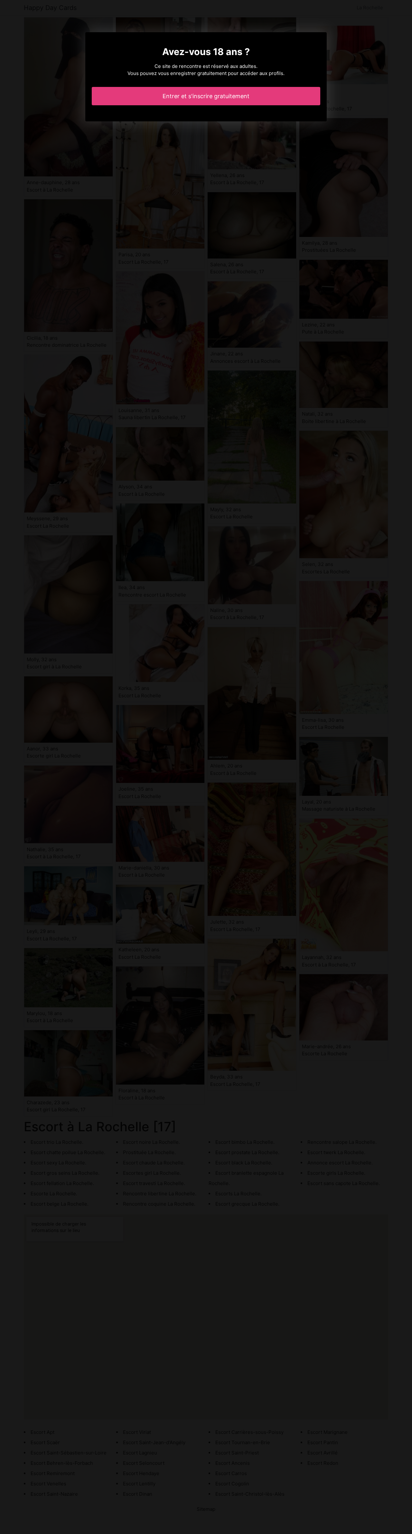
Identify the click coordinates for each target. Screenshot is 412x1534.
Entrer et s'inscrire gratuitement (206, 96)
